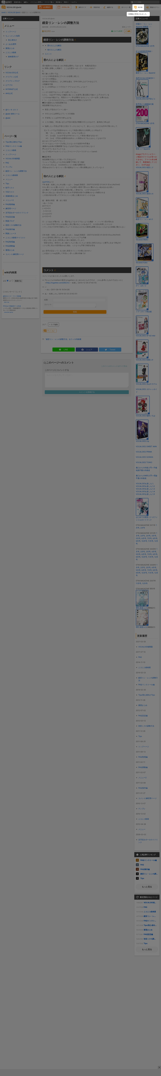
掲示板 (140, 7)
